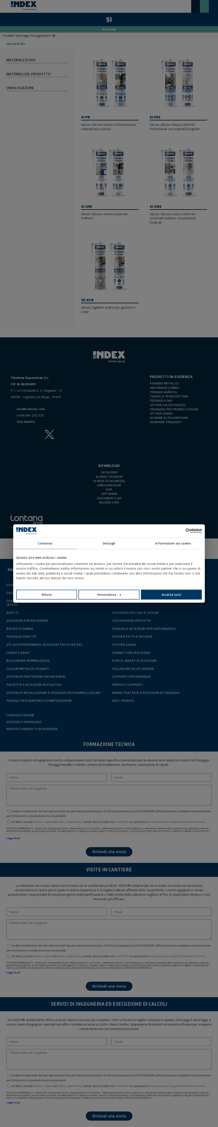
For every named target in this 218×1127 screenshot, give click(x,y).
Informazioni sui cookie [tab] (173, 543)
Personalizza (106, 595)
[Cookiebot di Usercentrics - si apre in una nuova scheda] (183, 530)
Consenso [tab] (45, 543)
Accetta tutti (171, 595)
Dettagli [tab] (109, 543)
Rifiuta (47, 595)
